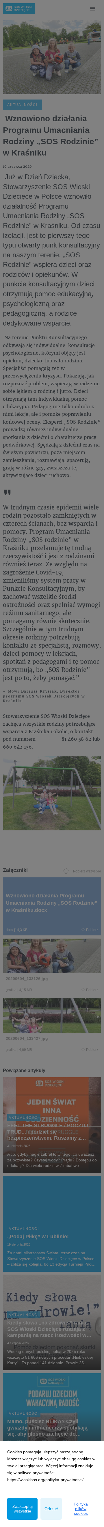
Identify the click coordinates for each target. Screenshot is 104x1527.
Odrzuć (51, 1508)
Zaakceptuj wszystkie (22, 1508)
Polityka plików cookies (81, 1509)
